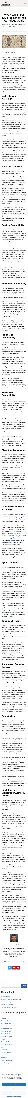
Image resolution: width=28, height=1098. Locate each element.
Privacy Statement (17, 1096)
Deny (14, 1088)
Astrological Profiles (6, 1034)
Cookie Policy (10, 1096)
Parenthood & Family (6, 1060)
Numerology (4, 1057)
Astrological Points (6, 1031)
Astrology (3, 1039)
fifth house (11, 540)
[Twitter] (10, 968)
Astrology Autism (5, 996)
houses (17, 514)
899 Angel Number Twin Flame (9, 1007)
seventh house (19, 531)
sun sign (6, 230)
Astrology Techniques (6, 1044)
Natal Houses (4, 1055)
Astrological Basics (6, 1020)
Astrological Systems (6, 1036)
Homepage (5, 24)
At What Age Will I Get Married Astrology (11, 999)
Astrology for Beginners (7, 1041)
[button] (25, 1070)
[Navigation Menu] (25, 3)
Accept (14, 1084)
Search (3, 982)
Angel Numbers (5, 1018)
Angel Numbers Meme (7, 1004)
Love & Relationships (6, 1052)
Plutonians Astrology (6, 1002)
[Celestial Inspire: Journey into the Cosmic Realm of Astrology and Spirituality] (5, 3)
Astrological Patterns (6, 1028)
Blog (10, 24)
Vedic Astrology (5, 1062)
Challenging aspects (13, 612)
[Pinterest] (18, 968)
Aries (16, 145)
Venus (3, 400)
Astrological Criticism (6, 1023)
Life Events (4, 1049)
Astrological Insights (6, 1026)
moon (11, 269)
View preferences (14, 1092)
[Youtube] (14, 968)
